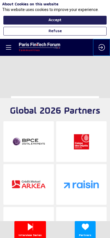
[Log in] (101, 47)
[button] (8, 47)
